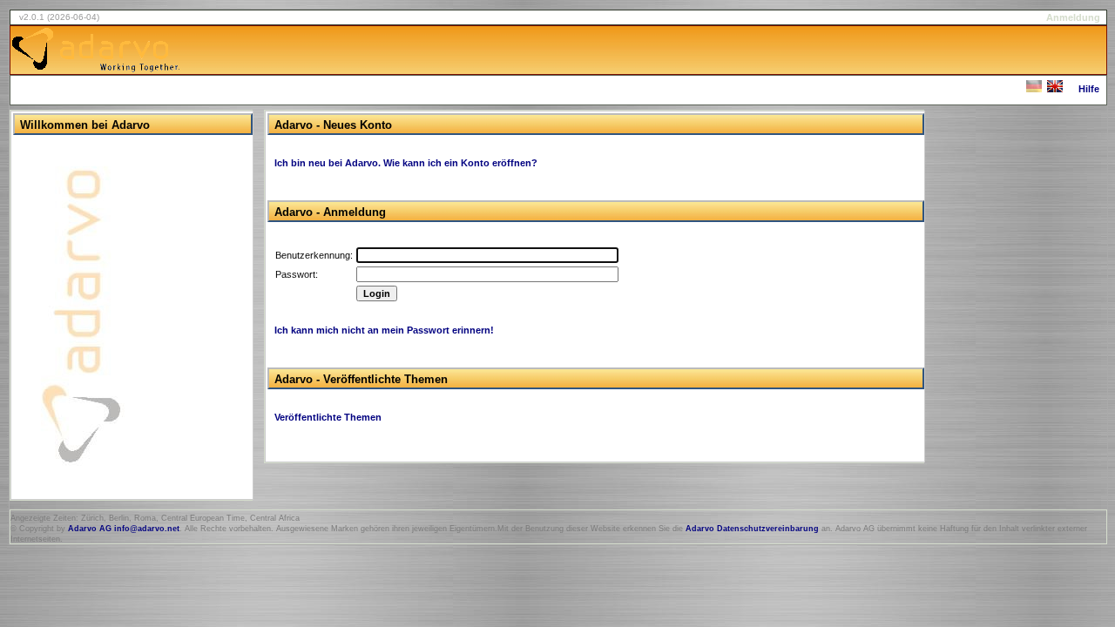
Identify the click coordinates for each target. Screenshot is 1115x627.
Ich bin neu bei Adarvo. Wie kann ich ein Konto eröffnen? (405, 163)
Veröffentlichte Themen (328, 417)
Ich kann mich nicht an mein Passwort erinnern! (384, 330)
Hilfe (1088, 89)
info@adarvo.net (146, 528)
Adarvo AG (90, 528)
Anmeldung (1073, 17)
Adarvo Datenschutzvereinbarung (752, 528)
